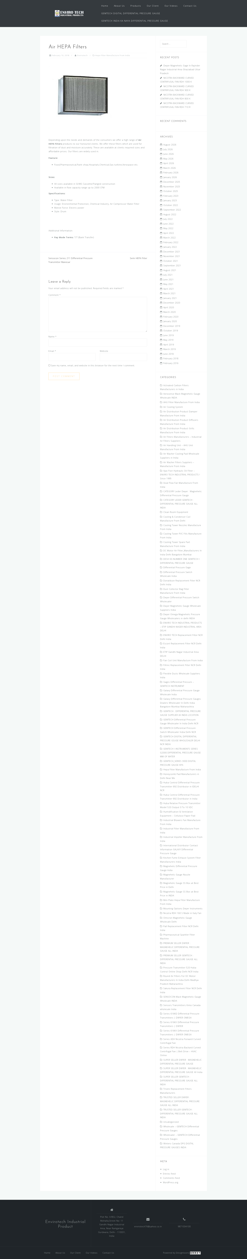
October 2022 (170, 205)
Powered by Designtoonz (176, 1252)
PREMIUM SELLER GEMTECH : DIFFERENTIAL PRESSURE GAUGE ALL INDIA (179, 959)
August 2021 (169, 270)
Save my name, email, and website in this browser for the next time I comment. (93, 365)
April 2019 (168, 344)
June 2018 (168, 354)
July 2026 (168, 149)
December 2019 (171, 326)
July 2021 (168, 274)
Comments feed (171, 1178)
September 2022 (172, 209)
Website (104, 351)
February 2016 (170, 363)
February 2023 (170, 196)
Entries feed (169, 1173)
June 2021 (168, 279)
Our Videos (171, 5)
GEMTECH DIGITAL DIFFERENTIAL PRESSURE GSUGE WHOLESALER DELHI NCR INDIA (180, 740)
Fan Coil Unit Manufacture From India (183, 660)
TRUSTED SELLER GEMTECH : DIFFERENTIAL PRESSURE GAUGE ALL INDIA (179, 1113)
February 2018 (170, 358)
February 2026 (170, 172)
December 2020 (171, 302)
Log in (166, 1169)
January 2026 (170, 177)
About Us (119, 5)
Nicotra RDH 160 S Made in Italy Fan (182, 913)
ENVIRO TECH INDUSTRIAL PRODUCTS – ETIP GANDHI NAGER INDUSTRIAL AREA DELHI (181, 626)
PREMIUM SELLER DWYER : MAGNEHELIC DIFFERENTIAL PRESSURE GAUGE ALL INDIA (180, 947)
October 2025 (170, 191)
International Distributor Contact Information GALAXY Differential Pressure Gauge (179, 849)
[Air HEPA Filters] (84, 98)
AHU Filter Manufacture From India (181, 402)
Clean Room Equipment (175, 512)
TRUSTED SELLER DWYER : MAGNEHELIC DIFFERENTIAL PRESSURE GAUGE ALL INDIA (180, 1101)
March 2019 (169, 349)
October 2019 (170, 330)
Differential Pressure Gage (177, 567)
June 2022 (168, 223)
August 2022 (169, 214)
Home (104, 5)
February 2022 (170, 242)
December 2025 (171, 181)
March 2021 (169, 293)
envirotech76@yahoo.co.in (148, 1226)
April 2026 (168, 163)
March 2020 (169, 312)
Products (136, 5)
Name (52, 336)
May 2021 (168, 284)
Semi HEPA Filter (138, 258)
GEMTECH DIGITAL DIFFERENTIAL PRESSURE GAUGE (130, 13)
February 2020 (170, 316)
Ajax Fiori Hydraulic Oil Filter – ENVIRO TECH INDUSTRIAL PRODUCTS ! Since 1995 (180, 474)
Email (52, 351)
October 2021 (170, 261)
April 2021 (168, 288)
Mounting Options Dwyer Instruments (183, 908)
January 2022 (170, 247)
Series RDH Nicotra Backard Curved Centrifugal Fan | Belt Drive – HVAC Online (180, 1051)
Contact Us (190, 5)
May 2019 (168, 340)
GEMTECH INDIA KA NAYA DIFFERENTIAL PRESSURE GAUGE (134, 20)
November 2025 (171, 186)
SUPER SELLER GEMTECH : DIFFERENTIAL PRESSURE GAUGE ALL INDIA (179, 1080)
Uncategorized (171, 1122)
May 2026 (168, 158)
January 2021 (170, 298)
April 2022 (168, 233)
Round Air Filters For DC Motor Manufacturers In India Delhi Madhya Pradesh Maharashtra (179, 980)
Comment (54, 295)
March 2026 (169, 168)
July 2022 (168, 219)
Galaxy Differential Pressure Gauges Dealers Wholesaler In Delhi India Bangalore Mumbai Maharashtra (180, 703)
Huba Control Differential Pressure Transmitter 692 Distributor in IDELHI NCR (180, 786)
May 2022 (168, 228)
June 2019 (168, 335)
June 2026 (168, 154)
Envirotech (82, 55)
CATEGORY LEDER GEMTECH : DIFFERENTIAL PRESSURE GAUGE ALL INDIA (179, 504)
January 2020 (170, 321)
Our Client (153, 5)
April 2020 (168, 307)
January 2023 (170, 200)
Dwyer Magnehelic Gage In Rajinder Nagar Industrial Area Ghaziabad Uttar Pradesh (180, 69)
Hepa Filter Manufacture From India (112, 55)
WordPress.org (170, 1182)
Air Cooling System (173, 407)
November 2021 (171, 256)
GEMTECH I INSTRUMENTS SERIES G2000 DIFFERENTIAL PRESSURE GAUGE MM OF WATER (180, 752)
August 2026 (169, 144)
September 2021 (172, 265)
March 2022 (169, 237)
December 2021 (171, 251)
